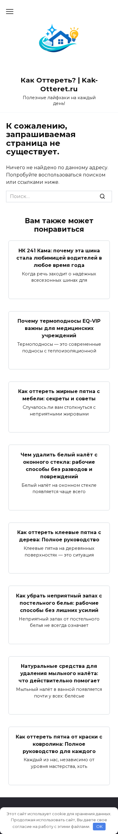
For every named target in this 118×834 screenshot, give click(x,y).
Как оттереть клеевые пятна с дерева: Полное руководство (59, 536)
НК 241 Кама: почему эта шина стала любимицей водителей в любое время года (59, 257)
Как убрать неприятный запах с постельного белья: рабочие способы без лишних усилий (59, 603)
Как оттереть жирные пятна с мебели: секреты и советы (59, 395)
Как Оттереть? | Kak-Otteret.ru (59, 84)
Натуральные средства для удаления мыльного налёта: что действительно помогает (59, 673)
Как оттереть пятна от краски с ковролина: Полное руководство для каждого (59, 744)
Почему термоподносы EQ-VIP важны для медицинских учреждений (59, 328)
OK (99, 826)
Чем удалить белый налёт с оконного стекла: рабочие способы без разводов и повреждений (59, 465)
